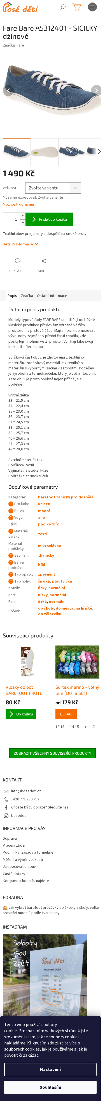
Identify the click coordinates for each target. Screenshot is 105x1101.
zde (50, 1043)
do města (64, 608)
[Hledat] (63, 7)
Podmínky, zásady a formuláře (28, 852)
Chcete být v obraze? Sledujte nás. (40, 807)
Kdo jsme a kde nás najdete (26, 881)
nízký (42, 595)
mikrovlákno (49, 546)
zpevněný (46, 574)
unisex (44, 504)
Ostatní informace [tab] (52, 296)
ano (41, 517)
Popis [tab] (12, 296)
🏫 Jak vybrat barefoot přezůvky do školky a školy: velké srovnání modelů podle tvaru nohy (51, 910)
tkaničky (46, 555)
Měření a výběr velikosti (23, 860)
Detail (66, 714)
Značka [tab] (27, 296)
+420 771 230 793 (25, 799)
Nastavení (50, 1069)
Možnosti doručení (18, 204)
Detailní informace (18, 244)
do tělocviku (49, 614)
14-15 (74, 727)
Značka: (13, 45)
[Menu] (92, 7)
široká (44, 581)
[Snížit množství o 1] (22, 222)
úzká (42, 602)
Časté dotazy (14, 874)
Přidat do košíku (53, 219)
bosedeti (19, 816)
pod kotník (48, 524)
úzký (42, 588)
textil (43, 534)
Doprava (10, 838)
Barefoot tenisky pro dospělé (66, 497)
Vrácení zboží (14, 845)
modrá (44, 511)
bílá (41, 565)
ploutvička (62, 581)
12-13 (59, 727)
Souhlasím (50, 1087)
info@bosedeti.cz (26, 791)
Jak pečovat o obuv (19, 866)
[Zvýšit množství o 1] (22, 216)
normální (56, 588)
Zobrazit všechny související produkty (52, 753)
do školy (45, 608)
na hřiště (84, 608)
